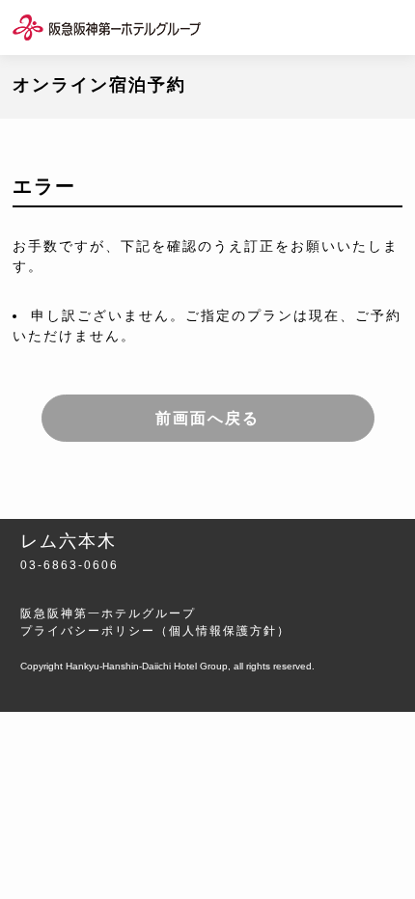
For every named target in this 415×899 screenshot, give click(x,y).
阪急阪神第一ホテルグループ (108, 613)
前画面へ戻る (207, 418)
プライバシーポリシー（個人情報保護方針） (155, 631)
